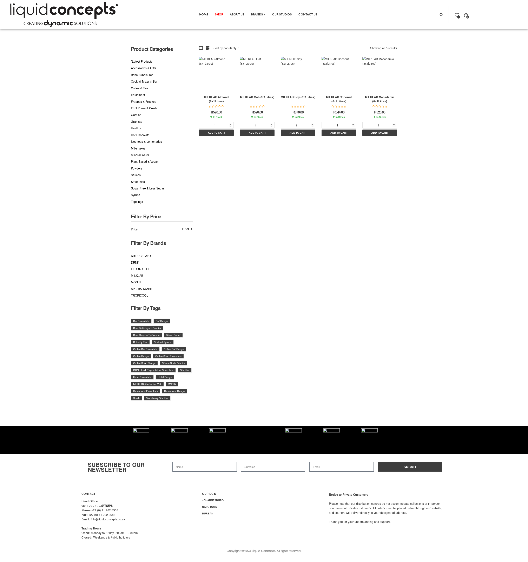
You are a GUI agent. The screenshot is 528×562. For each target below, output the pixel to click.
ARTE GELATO (141, 256)
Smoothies (138, 182)
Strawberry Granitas (157, 398)
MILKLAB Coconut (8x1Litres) (339, 99)
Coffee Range (141, 356)
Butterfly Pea (140, 342)
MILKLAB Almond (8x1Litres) (216, 99)
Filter (185, 229)
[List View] (207, 48)
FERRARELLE (140, 269)
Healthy (136, 128)
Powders (136, 168)
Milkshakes (138, 148)
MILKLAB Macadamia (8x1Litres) (380, 99)
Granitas (136, 122)
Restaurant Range (174, 391)
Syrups (135, 195)
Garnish (136, 115)
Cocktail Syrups (162, 342)
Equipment (138, 95)
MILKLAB (137, 275)
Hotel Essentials (142, 377)
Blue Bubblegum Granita (147, 328)
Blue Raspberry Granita (146, 335)
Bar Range (162, 321)
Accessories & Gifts (143, 68)
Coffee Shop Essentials (168, 356)
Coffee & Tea (139, 88)
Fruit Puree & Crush (144, 108)
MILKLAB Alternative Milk (147, 384)
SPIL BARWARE (141, 289)
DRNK (135, 262)
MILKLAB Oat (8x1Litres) (257, 97)
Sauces (136, 175)
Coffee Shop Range (144, 363)
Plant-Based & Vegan (145, 162)
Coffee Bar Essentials (145, 349)
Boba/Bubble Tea (142, 75)
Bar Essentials (141, 321)
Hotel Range (165, 377)
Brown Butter (173, 335)
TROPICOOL (139, 295)
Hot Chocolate (140, 135)
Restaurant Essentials (145, 391)
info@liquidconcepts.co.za (108, 519)
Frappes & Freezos (143, 102)
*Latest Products (141, 61)
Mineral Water (140, 155)
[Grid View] (201, 48)
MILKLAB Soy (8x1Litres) (298, 97)
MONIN (136, 282)
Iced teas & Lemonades (146, 142)
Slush (136, 398)
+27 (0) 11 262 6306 (104, 510)
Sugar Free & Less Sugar (147, 188)
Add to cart (216, 132)
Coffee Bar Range (174, 349)
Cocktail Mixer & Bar (144, 81)
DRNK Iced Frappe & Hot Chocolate (153, 370)
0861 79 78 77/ (91, 506)
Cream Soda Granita (173, 363)
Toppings (137, 202)
